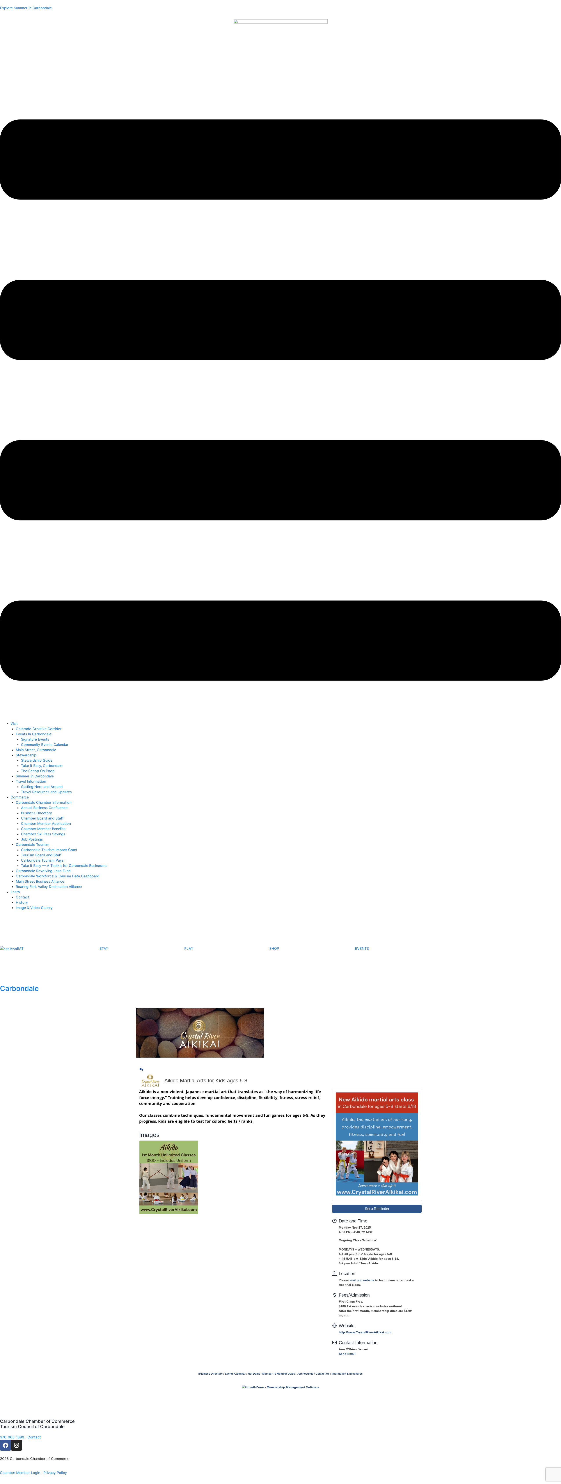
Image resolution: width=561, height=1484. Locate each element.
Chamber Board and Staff (42, 818)
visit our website (362, 1280)
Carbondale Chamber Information (43, 802)
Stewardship (26, 755)
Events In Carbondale (33, 734)
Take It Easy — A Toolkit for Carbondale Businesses (64, 865)
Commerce (20, 797)
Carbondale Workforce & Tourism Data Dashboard (57, 876)
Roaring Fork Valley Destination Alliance (49, 886)
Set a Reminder (377, 1209)
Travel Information (31, 781)
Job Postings (32, 839)
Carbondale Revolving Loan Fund (43, 871)
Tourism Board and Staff (41, 855)
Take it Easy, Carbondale (41, 765)
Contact (22, 897)
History (22, 902)
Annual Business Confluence (44, 807)
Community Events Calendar (44, 744)
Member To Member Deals (278, 1373)
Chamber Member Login (20, 1472)
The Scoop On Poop (38, 771)
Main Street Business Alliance (40, 881)
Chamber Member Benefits (43, 829)
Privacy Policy (55, 1472)
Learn (15, 892)
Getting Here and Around (42, 786)
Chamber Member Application (46, 823)
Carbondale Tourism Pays (42, 860)
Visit (14, 723)
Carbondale (19, 988)
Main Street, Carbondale (36, 750)
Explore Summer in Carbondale (26, 8)
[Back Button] (141, 1069)
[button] (280, 400)
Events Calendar (235, 1373)
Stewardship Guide (36, 760)
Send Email (347, 1354)
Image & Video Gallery (34, 907)
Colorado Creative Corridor (39, 729)
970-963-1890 (12, 1437)
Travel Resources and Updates (46, 792)
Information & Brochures (347, 1373)
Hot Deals (254, 1373)
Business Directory (36, 813)
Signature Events (35, 739)
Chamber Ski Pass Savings (43, 834)
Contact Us (323, 1373)
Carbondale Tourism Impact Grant (49, 850)
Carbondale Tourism (32, 844)
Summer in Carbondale (35, 776)
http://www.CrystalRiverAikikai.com (365, 1332)
